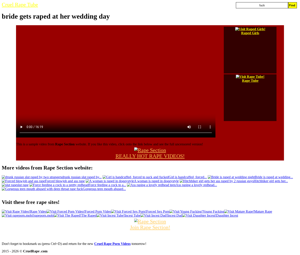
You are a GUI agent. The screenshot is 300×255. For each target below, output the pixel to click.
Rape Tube (250, 80)
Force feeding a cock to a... (107, 185)
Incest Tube (133, 215)
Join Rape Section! (150, 227)
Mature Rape (263, 211)
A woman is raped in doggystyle (156, 181)
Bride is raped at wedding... (274, 177)
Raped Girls (250, 33)
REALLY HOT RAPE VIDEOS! (150, 156)
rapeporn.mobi (44, 215)
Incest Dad (174, 215)
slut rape (23, 185)
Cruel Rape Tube (20, 4)
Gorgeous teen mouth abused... (104, 189)
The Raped (89, 215)
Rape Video (38, 211)
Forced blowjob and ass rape (65, 181)
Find (292, 5)
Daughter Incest (227, 215)
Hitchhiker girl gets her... (271, 181)
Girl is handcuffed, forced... (188, 177)
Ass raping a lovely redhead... (196, 185)
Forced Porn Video (98, 211)
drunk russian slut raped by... (82, 177)
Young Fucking (213, 211)
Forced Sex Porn (158, 211)
